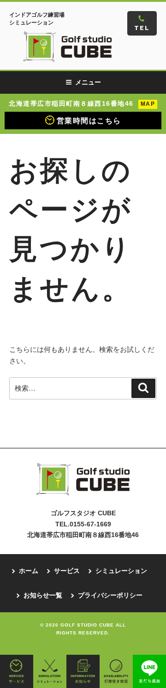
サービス (67, 570)
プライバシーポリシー (110, 595)
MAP (148, 104)
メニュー (88, 82)
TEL (141, 28)
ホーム (28, 570)
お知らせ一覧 (43, 595)
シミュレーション (121, 570)
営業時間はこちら (89, 121)
